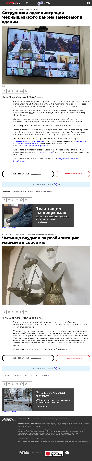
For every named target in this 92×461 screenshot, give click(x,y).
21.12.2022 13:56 (7, 9)
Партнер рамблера (37, 452)
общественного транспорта (37, 146)
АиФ (3, 86)
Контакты (36, 419)
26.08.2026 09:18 (7, 234)
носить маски (46, 152)
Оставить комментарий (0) (73, 174)
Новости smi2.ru (9, 228)
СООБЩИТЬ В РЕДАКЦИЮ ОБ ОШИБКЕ (54, 419)
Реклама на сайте (24, 419)
